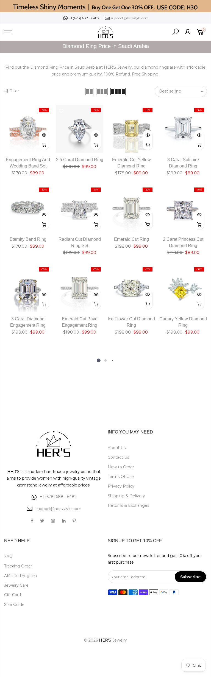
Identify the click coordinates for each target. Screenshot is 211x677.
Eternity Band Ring (28, 239)
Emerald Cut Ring (131, 239)
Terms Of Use (121, 476)
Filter (14, 90)
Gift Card (12, 594)
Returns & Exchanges (128, 505)
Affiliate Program (20, 575)
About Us (117, 447)
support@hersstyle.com (130, 18)
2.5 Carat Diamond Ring (79, 159)
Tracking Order (18, 566)
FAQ (8, 556)
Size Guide (14, 604)
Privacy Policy (121, 486)
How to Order (121, 467)
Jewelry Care (16, 585)
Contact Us (118, 457)
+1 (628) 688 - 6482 (84, 18)
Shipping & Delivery (126, 495)
